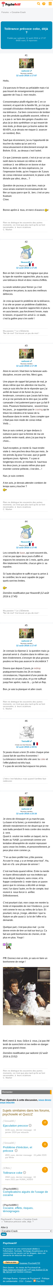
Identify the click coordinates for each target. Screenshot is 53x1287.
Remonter (7, 1092)
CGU (21, 1281)
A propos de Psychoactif (29, 1278)
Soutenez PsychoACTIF (29, 1263)
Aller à (4, 1227)
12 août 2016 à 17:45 (26, 547)
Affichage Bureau (10, 1278)
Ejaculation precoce (15, 1125)
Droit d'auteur (8, 1267)
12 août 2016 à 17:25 (26, 268)
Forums (5, 12)
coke (42, 759)
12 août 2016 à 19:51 (26, 747)
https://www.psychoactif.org (14, 1270)
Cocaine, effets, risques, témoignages (18, 1209)
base (22, 553)
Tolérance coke (12, 1172)
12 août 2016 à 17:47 (26, 645)
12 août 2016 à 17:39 (26, 366)
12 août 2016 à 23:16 (26, 813)
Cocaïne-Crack (19, 12)
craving (39, 409)
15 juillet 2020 (40, 1155)
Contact (28, 1281)
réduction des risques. (24, 1255)
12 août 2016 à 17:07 (26, 75)
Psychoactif (6, 1219)
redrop (37, 668)
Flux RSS (40, 1281)
